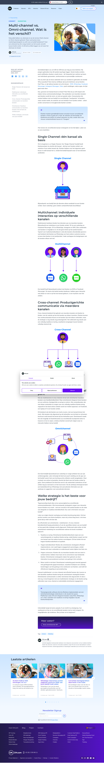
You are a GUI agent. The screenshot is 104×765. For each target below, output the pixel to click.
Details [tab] (52, 378)
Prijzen (60, 8)
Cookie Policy (37, 758)
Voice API (11, 735)
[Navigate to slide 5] (54, 702)
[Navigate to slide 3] (50, 702)
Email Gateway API (72, 735)
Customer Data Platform (74, 733)
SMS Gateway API (42, 733)
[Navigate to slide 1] (46, 702)
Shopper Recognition (28, 740)
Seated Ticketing (42, 740)
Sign (83, 740)
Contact (40, 728)
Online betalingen (13, 744)
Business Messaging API (59, 735)
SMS (71, 84)
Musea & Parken (42, 737)
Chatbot (55, 742)
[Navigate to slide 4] (52, 702)
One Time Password (87, 737)
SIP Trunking (12, 733)
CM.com (14, 52)
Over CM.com (13, 728)
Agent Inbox (41, 742)
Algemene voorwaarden (26, 758)
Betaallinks (11, 737)
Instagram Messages (52, 86)
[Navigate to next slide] (93, 678)
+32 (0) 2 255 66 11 (31, 752)
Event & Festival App (73, 740)
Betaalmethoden (13, 740)
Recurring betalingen (28, 737)
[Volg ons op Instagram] (84, 758)
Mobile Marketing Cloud (88, 735)
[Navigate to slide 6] (56, 702)
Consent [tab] (31, 378)
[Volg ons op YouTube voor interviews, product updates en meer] (93, 758)
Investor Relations (54, 758)
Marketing (22, 21)
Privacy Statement (13, 758)
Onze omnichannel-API (50, 624)
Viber (61, 86)
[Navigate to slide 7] (58, 702)
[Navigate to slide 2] (48, 702)
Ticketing (84, 742)
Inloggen (93, 5)
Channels (55, 740)
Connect (12, 21)
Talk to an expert (87, 8)
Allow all (72, 390)
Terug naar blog (13, 17)
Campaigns (55, 737)
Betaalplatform (56, 733)
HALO (69, 742)
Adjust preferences (52, 390)
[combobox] (58, 2)
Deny (31, 390)
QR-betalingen (27, 735)
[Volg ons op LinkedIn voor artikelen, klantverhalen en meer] (87, 758)
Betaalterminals (27, 733)
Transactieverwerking (28, 742)
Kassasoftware (86, 733)
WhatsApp (77, 84)
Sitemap (45, 758)
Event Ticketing (42, 735)
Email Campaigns (72, 737)
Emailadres (42, 714)
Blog (23, 728)
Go (70, 2)
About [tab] (73, 378)
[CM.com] (10, 8)
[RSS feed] (90, 758)
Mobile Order (12, 742)
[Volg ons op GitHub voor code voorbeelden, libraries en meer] (82, 758)
